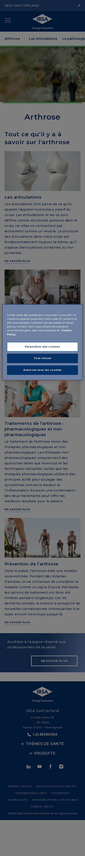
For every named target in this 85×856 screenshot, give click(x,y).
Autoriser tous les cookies (42, 370)
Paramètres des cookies (42, 346)
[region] (42, 342)
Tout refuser (43, 358)
